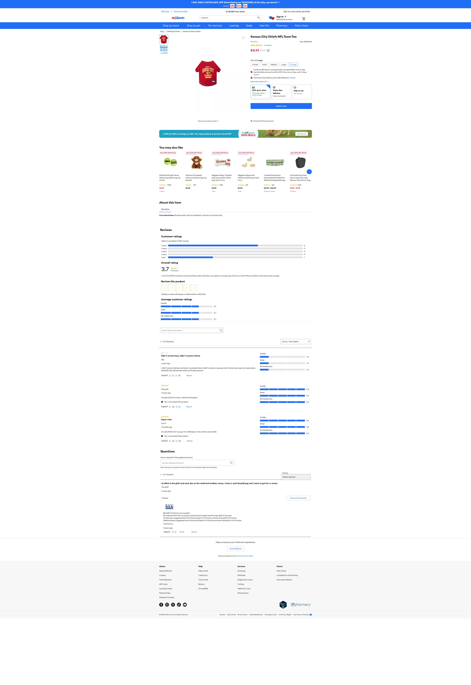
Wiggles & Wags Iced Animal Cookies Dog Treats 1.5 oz (248, 177)
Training (241, 584)
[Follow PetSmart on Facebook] (161, 605)
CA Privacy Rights (285, 615)
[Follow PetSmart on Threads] (173, 605)
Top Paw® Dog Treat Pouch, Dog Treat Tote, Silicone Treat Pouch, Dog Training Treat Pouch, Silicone (300, 178)
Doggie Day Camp (245, 580)
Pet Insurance (243, 593)
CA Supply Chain (271, 615)
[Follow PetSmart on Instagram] (167, 605)
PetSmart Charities (166, 597)
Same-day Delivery (284, 580)
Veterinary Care (244, 588)
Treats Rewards (165, 580)
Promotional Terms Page (244, 556)
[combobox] (231, 17)
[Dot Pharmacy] (301, 605)
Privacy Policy (243, 615)
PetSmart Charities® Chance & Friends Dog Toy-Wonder (196, 177)
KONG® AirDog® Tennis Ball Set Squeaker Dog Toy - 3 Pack (170, 177)
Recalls (222, 615)
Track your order (180, 11)
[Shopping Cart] (307, 19)
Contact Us (202, 575)
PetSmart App (164, 593)
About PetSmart (165, 571)
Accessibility (203, 588)
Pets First (254, 42)
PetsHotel (241, 575)
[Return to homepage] (178, 17)
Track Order (203, 580)
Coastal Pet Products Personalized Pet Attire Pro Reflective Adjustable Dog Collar (274, 178)
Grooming (241, 571)
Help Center (203, 571)
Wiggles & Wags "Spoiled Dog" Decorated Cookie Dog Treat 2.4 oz (221, 177)
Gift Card (165, 11)
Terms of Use (231, 615)
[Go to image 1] (163, 39)
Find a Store (281, 571)
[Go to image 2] (163, 49)
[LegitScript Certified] (283, 605)
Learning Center (165, 588)
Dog (162, 31)
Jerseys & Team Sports (191, 31)
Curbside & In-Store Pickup (287, 575)
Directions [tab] (165, 209)
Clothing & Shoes (173, 31)
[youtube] (185, 605)
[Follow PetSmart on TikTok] (179, 605)
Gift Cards (163, 584)
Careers (162, 575)
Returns (201, 584)
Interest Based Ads (256, 615)
